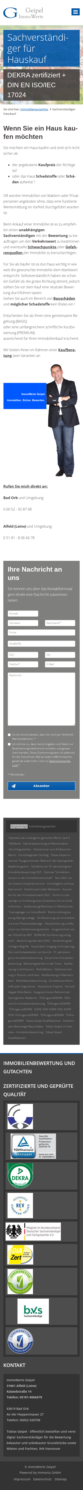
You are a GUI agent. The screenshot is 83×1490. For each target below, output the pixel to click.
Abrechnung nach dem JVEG (33, 941)
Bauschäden (64, 298)
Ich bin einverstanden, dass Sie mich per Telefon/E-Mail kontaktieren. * (43, 737)
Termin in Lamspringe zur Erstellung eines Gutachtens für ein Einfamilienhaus (40, 900)
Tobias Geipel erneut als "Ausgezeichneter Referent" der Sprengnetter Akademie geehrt (40, 860)
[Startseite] (23, 12)
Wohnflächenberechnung (31, 981)
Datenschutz (42, 1479)
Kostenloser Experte (50, 986)
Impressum (22, 1479)
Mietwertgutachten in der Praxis (42, 963)
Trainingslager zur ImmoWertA (27, 912)
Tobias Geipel (17, 1431)
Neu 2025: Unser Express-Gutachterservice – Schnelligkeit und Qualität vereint (41, 883)
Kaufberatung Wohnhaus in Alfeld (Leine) (48, 906)
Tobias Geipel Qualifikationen (44, 1021)
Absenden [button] (41, 786)
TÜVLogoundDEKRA (50, 998)
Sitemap (60, 1479)
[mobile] (75, 11)
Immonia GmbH (49, 1472)
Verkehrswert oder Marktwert (42, 889)
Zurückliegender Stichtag (33, 855)
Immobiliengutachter (34, 109)
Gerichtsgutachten (20, 849)
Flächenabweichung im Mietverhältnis (45, 843)
